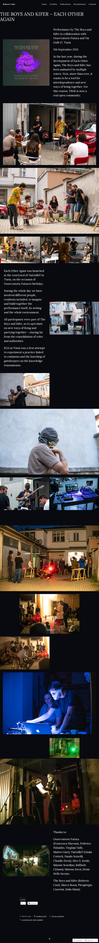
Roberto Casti (9, 4)
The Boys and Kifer (58, 916)
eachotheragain (27, 920)
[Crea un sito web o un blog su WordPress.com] (49, 939)
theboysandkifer (38, 920)
